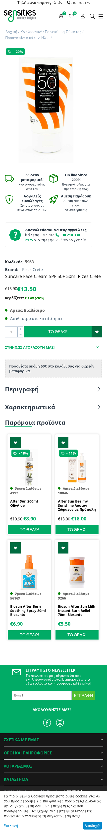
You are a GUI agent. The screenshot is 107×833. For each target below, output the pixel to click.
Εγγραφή (83, 695)
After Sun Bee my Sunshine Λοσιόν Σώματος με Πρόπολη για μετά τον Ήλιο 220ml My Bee (77, 505)
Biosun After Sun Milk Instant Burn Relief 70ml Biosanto (76, 610)
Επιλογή (10, 825)
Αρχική (11, 31)
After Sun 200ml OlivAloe (24, 503)
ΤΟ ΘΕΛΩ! (57, 331)
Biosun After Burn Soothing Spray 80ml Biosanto (28, 610)
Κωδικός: (13, 262)
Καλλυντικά (31, 31)
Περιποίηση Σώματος (63, 31)
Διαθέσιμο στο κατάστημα (36, 318)
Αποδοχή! (92, 825)
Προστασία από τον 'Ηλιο (27, 37)
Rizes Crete (32, 269)
